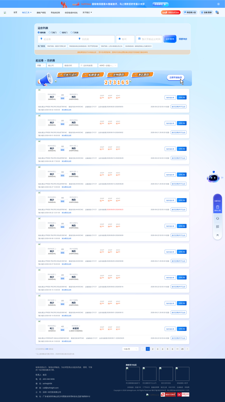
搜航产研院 (41, 12)
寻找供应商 (55, 12)
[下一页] (187, 349)
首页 (15, 12)
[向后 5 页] (177, 349)
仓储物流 (180, 387)
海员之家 (164, 387)
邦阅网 (187, 387)
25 (182, 349)
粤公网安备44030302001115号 (178, 390)
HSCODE (171, 387)
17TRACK (146, 387)
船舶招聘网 (155, 387)
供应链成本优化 (71, 12)
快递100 (138, 387)
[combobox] (59, 38)
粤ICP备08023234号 (159, 390)
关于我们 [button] (86, 12)
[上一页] (143, 349)
